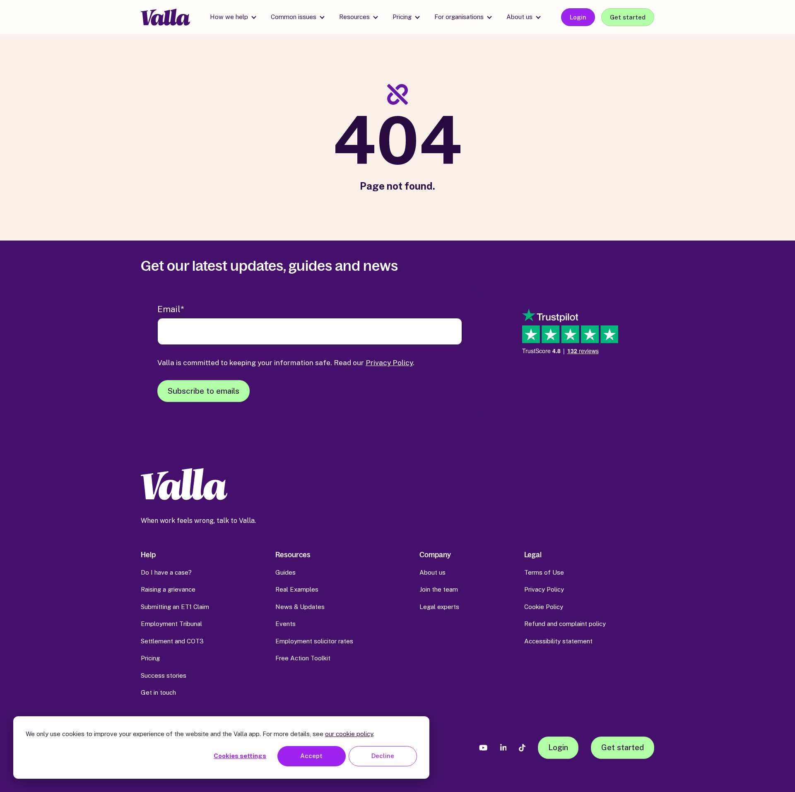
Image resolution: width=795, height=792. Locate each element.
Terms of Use (544, 572)
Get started (628, 17)
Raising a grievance (168, 589)
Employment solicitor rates (314, 641)
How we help (229, 16)
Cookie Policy (543, 606)
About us (519, 16)
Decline (382, 755)
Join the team (438, 589)
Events (285, 623)
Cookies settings (240, 755)
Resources (354, 16)
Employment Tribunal (171, 623)
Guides (285, 572)
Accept (311, 755)
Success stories (163, 675)
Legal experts (439, 606)
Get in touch (158, 692)
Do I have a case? (166, 572)
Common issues (293, 16)
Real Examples (296, 589)
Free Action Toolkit (302, 658)
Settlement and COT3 (172, 641)
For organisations (459, 16)
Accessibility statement (558, 641)
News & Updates (300, 606)
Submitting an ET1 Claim (175, 606)
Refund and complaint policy (565, 623)
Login (578, 17)
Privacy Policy (389, 362)
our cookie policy (349, 733)
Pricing (402, 16)
